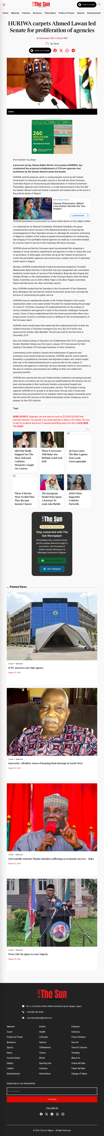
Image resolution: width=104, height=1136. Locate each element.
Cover (10, 664)
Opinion (80, 13)
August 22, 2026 (14, 673)
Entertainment (94, 13)
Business (37, 13)
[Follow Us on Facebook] (41, 1114)
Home (5, 13)
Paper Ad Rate (78, 1068)
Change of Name (79, 1073)
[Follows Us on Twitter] (61, 50)
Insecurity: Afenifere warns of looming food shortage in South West (45, 763)
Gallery (10, 1063)
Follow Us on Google (88, 4)
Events (42, 1026)
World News (45, 1073)
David (56, 43)
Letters (10, 1068)
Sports (10, 1047)
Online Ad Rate (78, 1063)
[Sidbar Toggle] (4, 4)
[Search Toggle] (99, 4)
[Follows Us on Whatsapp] (67, 50)
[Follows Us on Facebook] (55, 50)
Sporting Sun (45, 1063)
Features (75, 1026)
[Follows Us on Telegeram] (73, 50)
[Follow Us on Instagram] (62, 1114)
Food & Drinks (13, 1058)
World (42, 1058)
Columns (26, 13)
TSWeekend (45, 1047)
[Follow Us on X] (46, 1114)
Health (42, 1032)
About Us (75, 1058)
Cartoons (75, 1032)
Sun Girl (75, 1042)
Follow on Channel (54, 560)
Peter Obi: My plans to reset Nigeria (28, 954)
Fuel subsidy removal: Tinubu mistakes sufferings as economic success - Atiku (51, 859)
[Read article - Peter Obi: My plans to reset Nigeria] (52, 912)
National (15, 13)
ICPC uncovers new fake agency (26, 668)
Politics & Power (66, 13)
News (9, 1052)
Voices (42, 1052)
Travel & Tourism (79, 1047)
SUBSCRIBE (52, 1099)
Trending (75, 1052)
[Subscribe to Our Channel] (52, 1114)
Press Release (78, 1037)
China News (50, 13)
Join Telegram (54, 569)
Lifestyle (43, 1037)
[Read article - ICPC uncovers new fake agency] (52, 626)
